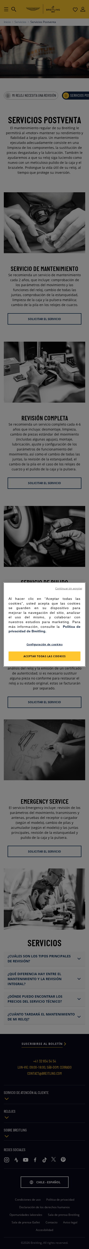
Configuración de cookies (45, 644)
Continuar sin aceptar (68, 588)
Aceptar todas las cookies (44, 656)
